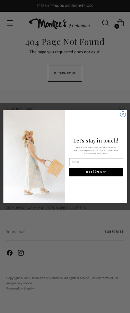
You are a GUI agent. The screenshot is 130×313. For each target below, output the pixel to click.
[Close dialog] (122, 114)
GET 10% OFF (96, 172)
